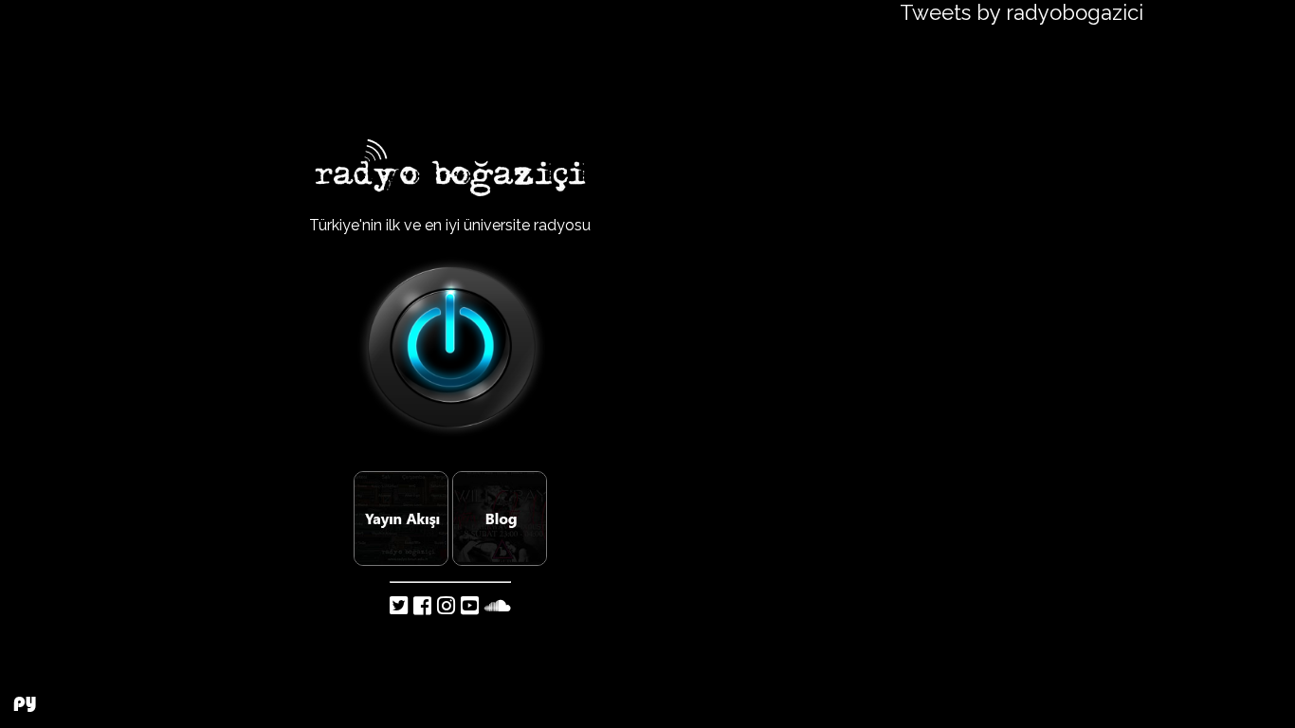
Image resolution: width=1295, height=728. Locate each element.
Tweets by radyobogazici (1021, 12)
